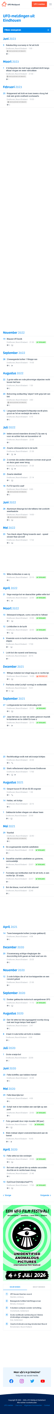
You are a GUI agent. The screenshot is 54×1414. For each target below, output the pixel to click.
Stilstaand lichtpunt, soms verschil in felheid (27, 615)
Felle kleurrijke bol (15, 1095)
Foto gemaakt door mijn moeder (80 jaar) (25, 1121)
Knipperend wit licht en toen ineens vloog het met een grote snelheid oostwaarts (27, 94)
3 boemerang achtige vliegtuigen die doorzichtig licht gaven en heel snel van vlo (27, 954)
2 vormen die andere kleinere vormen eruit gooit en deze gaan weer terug (29, 461)
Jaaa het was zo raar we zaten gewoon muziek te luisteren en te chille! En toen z (28, 718)
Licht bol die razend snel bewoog (21, 653)
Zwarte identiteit (14, 474)
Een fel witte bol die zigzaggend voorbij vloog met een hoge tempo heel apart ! (28, 1021)
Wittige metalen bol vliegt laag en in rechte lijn (28, 673)
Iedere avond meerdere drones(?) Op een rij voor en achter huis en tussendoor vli (27, 435)
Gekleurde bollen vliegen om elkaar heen (24, 812)
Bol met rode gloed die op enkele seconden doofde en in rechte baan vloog (27, 1168)
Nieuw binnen (15, 1287)
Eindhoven (10, 49)
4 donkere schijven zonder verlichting (25, 1308)
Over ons (18, 1405)
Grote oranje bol (13, 1054)
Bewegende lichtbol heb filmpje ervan (25, 1301)
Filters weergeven (13, 30)
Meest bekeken (39, 1287)
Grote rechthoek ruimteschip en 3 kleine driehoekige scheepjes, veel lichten (26, 1316)
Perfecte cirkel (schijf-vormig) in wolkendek (26, 685)
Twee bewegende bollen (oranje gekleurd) (26, 933)
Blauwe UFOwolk (14, 339)
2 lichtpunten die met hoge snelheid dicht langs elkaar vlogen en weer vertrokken (27, 69)
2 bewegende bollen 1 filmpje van (22, 359)
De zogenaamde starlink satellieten (22, 847)
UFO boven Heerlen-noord (21, 1294)
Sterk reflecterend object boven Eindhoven (26, 768)
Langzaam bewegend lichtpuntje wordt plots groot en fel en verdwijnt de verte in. (27, 412)
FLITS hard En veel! (15, 486)
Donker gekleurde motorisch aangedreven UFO (28, 999)
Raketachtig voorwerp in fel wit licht (22, 45)
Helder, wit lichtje (14, 800)
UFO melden (8, 1405)
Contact (47, 1405)
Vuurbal (10, 833)
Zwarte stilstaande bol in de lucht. (22, 448)
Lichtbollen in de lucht (17, 626)
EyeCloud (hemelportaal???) (20, 1182)
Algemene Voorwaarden (33, 1405)
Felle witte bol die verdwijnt (19, 1156)
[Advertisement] (27, 217)
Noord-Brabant (21, 49)
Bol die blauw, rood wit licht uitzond (22, 887)
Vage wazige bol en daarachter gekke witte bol (28, 594)
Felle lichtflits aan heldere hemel (22, 1075)
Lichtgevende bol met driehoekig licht (24, 705)
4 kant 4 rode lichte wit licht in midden (23, 1034)
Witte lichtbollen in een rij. (18, 574)
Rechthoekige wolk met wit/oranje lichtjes (26, 757)
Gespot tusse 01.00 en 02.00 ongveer (24, 789)
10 (9, 691)
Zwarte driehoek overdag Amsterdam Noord (28, 1324)
